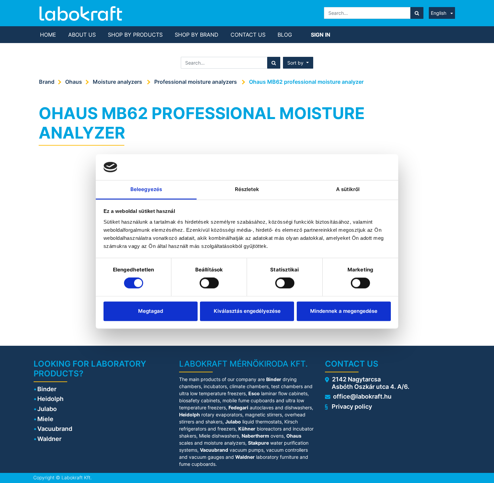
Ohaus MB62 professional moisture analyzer (306, 81)
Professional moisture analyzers (196, 81)
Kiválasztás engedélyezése (247, 311)
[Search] (416, 13)
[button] (298, 63)
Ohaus (73, 81)
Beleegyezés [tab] (146, 189)
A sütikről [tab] (348, 189)
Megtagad (150, 311)
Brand (46, 81)
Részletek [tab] (247, 189)
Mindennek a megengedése (343, 311)
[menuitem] (48, 34)
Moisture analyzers (118, 81)
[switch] (209, 283)
